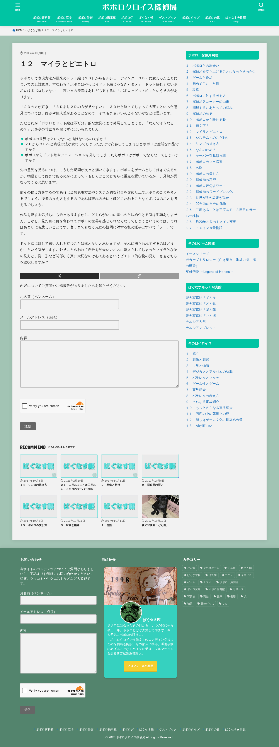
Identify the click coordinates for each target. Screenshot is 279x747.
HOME (20, 30)
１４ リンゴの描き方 (202, 143)
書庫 (219, 596)
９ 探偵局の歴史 (199, 113)
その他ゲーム (211, 567)
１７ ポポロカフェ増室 (204, 162)
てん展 (232, 567)
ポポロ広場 (194, 589)
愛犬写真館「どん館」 (202, 304)
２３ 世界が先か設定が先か (207, 198)
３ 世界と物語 (197, 366)
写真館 (191, 596)
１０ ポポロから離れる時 (206, 119)
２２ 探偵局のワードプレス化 (209, 191)
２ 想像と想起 (197, 359)
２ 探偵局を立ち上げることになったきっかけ (221, 71)
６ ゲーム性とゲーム (202, 383)
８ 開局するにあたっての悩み (209, 107)
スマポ (207, 582)
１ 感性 (192, 354)
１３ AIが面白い (199, 425)
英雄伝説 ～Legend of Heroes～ (209, 272)
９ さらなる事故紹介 (202, 401)
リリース (238, 589)
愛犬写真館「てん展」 (202, 297)
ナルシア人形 (196, 321)
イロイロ (246, 575)
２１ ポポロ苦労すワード (206, 186)
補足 (190, 603)
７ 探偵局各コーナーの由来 (207, 101)
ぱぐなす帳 (34, 30)
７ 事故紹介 (196, 389)
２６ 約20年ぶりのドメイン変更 (211, 222)
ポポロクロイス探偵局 (130, 737)
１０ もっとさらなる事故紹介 (209, 408)
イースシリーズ (197, 254)
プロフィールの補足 (140, 666)
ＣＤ (225, 603)
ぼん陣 (213, 575)
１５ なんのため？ (201, 150)
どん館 (248, 567)
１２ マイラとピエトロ (204, 131)
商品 (206, 596)
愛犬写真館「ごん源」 (202, 316)
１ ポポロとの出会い (202, 65)
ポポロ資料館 (217, 589)
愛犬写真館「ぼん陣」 (202, 309)
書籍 (233, 596)
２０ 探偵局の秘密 (201, 179)
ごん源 (191, 567)
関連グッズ (207, 603)
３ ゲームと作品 (199, 77)
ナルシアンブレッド (201, 328)
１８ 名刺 (194, 167)
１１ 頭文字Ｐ (197, 125)
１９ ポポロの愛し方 (202, 174)
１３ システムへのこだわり (207, 137)
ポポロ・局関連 (228, 582)
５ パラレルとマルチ (202, 377)
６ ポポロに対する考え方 (206, 95)
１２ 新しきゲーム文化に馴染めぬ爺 (214, 420)
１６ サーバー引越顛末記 (206, 155)
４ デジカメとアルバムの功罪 (209, 371)
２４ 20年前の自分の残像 (206, 203)
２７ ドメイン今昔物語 (204, 228)
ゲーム (191, 582)
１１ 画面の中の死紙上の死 (207, 413)
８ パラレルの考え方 (202, 396)
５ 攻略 (192, 89)
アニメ (229, 575)
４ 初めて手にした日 (202, 83)
